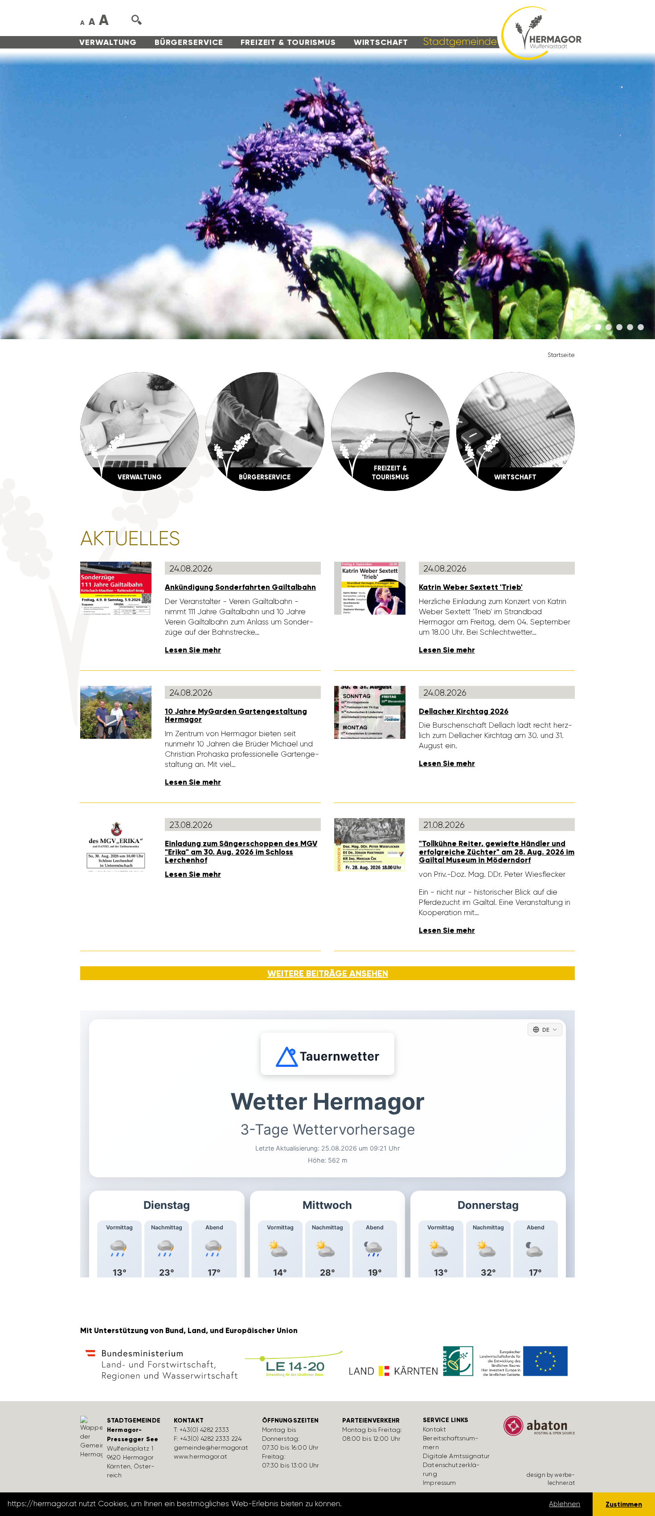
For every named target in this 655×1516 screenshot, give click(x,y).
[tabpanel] (327, 195)
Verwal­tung (108, 42)
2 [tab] (598, 327)
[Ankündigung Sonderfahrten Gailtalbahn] (115, 587)
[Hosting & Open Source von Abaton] (539, 1429)
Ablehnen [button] (564, 1504)
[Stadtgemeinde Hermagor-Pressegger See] (499, 32)
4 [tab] (619, 327)
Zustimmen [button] (624, 1504)
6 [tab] (640, 327)
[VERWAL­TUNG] (139, 430)
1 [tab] (587, 327)
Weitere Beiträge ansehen (327, 973)
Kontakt (434, 1429)
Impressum (439, 1482)
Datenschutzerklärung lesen (393, 1504)
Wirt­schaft (381, 42)
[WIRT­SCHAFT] (515, 430)
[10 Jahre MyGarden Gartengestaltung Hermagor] (115, 711)
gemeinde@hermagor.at (211, 1447)
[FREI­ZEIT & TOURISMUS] (390, 430)
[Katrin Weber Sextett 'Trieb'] (369, 587)
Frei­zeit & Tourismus (288, 42)
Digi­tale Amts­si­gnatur (456, 1455)
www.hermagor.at (200, 1456)
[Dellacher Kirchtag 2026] (369, 711)
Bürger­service (189, 42)
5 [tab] (630, 327)
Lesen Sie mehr (193, 650)
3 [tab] (608, 327)
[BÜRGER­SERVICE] (264, 430)
